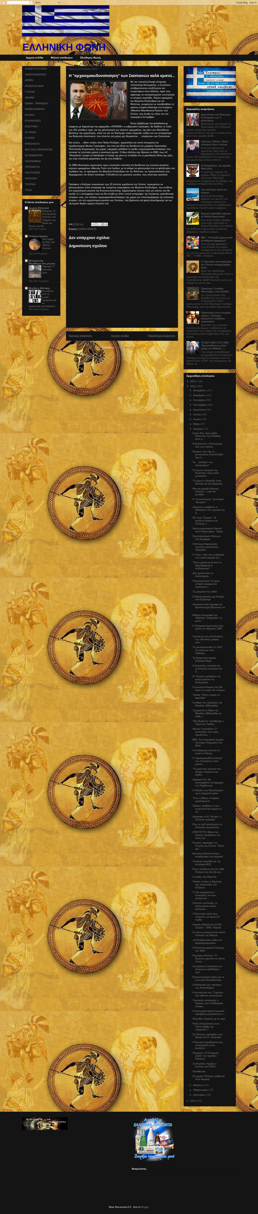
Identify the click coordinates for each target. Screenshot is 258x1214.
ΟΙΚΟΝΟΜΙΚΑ (33, 161)
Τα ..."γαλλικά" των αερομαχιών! (203, 464)
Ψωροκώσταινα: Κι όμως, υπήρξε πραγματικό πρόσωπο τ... (206, 583)
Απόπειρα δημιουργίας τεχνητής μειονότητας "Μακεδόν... (206, 546)
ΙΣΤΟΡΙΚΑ (30, 132)
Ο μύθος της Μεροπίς (205, 876)
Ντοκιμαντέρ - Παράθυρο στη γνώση (42, 262)
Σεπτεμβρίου (200, 404)
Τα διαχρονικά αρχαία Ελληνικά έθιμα (204, 659)
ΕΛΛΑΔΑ (29, 114)
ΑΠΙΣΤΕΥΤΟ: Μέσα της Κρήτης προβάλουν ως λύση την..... (206, 835)
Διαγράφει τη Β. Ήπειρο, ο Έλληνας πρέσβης (207, 818)
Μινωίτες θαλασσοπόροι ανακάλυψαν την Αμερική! (208, 855)
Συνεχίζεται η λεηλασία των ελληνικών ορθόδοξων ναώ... (207, 969)
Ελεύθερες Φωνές (90, 57)
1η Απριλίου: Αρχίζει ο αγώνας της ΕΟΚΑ (204, 1065)
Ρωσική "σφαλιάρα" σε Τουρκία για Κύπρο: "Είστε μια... (208, 845)
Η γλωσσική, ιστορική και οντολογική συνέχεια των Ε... (207, 668)
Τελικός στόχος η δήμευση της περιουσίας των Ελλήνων (207, 884)
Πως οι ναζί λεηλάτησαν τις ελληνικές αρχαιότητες (207, 826)
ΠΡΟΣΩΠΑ (31, 178)
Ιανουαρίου (199, 1094)
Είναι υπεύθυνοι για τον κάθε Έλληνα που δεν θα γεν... (208, 870)
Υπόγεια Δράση (38, 236)
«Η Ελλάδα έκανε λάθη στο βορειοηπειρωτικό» (207, 941)
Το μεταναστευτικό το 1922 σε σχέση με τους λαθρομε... (207, 650)
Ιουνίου (197, 419)
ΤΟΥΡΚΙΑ (30, 184)
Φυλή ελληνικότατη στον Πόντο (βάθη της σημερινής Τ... (206, 1026)
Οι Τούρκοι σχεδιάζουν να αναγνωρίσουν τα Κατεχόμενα (206, 679)
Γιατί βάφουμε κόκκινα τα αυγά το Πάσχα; (206, 752)
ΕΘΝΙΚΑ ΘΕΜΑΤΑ (87, 229)
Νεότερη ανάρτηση (80, 335)
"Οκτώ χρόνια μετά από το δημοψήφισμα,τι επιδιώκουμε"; (207, 565)
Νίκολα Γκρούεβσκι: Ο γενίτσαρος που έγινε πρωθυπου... (205, 731)
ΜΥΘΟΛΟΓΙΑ (32, 143)
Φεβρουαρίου (201, 1089)
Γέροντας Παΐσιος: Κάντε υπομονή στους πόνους (214, 143)
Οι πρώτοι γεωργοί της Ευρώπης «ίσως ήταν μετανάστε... (206, 473)
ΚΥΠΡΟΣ (30, 137)
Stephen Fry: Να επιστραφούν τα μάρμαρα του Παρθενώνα (208, 782)
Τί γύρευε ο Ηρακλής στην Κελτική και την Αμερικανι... (208, 482)
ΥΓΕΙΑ (28, 190)
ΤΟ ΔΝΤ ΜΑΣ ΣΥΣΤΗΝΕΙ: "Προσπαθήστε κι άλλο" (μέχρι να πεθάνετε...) (215, 345)
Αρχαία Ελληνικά (39, 208)
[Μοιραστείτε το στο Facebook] (103, 224)
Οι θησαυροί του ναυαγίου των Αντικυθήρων (207, 986)
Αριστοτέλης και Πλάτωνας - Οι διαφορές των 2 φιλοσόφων (216, 117)
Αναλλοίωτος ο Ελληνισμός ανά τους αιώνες (207, 445)
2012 (193, 386)
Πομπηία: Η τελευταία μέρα (48, 269)
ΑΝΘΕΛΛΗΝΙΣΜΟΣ (35, 74)
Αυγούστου (199, 409)
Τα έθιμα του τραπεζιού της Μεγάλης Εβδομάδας (207, 704)
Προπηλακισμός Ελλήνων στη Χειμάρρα (207, 538)
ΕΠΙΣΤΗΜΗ (31, 126)
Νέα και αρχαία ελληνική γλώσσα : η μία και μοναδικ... (206, 491)
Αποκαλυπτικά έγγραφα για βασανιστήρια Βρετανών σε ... (209, 607)
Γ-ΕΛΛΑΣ (30, 91)
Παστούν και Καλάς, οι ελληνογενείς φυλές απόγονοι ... (205, 906)
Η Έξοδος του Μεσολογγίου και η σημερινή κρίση (208, 792)
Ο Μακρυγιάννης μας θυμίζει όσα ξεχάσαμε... (208, 598)
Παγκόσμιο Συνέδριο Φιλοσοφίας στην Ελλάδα (215, 290)
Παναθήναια (199, 1071)
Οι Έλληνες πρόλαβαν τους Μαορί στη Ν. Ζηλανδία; (208, 1036)
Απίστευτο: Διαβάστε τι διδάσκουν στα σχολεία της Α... (209, 510)
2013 (193, 381)
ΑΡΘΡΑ (29, 80)
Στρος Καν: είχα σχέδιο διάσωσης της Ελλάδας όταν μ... (207, 436)
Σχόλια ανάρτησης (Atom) (129, 347)
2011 (193, 1100)
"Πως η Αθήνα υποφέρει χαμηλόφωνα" (206, 799)
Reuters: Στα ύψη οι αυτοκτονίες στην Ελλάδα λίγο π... (208, 454)
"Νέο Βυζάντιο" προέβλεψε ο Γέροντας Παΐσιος (208, 722)
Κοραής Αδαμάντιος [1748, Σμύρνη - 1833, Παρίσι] (207, 926)
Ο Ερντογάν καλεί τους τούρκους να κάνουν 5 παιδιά (206, 916)
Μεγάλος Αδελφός (39, 288)
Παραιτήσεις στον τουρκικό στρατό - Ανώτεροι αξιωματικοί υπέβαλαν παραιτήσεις (216, 317)
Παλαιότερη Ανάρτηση (161, 335)
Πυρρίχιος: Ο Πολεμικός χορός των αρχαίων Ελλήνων (206, 1055)
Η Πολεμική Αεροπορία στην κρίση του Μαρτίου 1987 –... (208, 628)
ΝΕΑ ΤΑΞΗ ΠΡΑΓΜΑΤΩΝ (38, 149)
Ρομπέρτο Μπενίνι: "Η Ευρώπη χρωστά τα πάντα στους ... (209, 958)
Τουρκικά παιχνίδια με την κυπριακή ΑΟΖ (207, 863)
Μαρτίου (198, 1085)
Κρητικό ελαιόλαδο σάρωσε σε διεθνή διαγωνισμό (216, 215)
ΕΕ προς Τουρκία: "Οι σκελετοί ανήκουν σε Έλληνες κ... (205, 520)
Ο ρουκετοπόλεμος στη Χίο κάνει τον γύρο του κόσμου (209, 688)
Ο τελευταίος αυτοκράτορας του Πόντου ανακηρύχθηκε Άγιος (216, 264)
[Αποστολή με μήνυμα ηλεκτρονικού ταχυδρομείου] (93, 224)
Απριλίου (198, 428)
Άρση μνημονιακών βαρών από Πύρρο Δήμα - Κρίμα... (209, 530)
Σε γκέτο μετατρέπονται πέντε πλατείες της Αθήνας (209, 934)
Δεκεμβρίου (199, 390)
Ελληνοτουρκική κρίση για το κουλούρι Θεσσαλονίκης (208, 978)
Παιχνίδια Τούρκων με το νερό (209, 1018)
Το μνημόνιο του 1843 (205, 591)
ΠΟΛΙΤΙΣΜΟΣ (32, 172)
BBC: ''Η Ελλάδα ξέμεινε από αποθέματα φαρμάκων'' (216, 239)
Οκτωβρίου (199, 400)
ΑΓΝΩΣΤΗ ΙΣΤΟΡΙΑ (36, 68)
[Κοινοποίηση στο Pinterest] (106, 224)
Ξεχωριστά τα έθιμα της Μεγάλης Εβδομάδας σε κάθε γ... (207, 713)
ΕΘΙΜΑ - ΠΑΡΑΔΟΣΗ (36, 103)
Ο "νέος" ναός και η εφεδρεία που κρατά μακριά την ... (208, 556)
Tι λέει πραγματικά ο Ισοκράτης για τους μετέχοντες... (204, 895)
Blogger (145, 1207)
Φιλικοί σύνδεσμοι (62, 57)
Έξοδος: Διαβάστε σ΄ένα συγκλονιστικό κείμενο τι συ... (207, 808)
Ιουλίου (197, 414)
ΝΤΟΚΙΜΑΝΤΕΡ (34, 155)
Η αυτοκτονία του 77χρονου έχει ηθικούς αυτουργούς (208, 994)
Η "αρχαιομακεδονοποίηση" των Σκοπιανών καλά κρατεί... (208, 761)
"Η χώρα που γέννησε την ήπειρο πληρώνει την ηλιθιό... (207, 771)
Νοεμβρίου (199, 395)
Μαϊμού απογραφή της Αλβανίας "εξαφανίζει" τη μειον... (207, 618)
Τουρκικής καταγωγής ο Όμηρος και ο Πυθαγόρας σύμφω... (208, 1003)
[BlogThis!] (96, 224)
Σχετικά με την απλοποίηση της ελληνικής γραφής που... (208, 639)
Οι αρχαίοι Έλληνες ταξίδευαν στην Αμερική (209, 1078)
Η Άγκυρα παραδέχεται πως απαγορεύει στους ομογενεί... (208, 1045)
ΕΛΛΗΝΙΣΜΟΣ (33, 120)
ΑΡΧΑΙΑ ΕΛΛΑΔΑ (34, 86)
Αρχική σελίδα (34, 57)
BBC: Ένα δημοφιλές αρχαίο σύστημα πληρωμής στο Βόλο (208, 742)
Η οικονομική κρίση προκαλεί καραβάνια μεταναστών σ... (209, 1012)
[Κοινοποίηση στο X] (99, 224)
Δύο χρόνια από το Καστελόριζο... (203, 574)
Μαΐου (197, 424)
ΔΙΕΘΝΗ (29, 97)
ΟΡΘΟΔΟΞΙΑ (32, 166)
